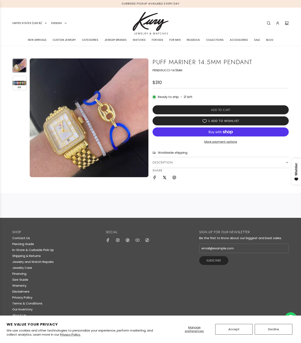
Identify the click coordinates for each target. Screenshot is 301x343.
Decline (273, 329)
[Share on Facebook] (154, 178)
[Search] (268, 23)
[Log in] (277, 23)
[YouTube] (137, 240)
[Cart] (286, 23)
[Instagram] (117, 240)
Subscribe (213, 260)
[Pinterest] (127, 240)
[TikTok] (147, 240)
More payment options (220, 142)
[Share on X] (164, 178)
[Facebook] (107, 240)
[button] (33, 118)
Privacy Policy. (70, 334)
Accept (234, 329)
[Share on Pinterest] (174, 178)
